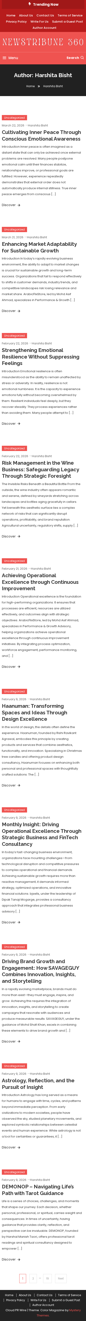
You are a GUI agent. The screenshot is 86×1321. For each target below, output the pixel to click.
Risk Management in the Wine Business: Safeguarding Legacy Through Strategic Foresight (40, 469)
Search (73, 57)
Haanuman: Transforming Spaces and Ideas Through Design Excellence (34, 712)
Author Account (44, 28)
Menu (13, 57)
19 (47, 1278)
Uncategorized (14, 118)
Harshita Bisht (38, 125)
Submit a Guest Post (67, 21)
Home (10, 15)
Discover (9, 205)
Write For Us (39, 21)
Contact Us (45, 15)
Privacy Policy (16, 21)
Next (61, 1278)
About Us (26, 15)
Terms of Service (70, 15)
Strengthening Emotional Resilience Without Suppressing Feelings (40, 356)
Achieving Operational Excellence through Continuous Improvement (40, 581)
